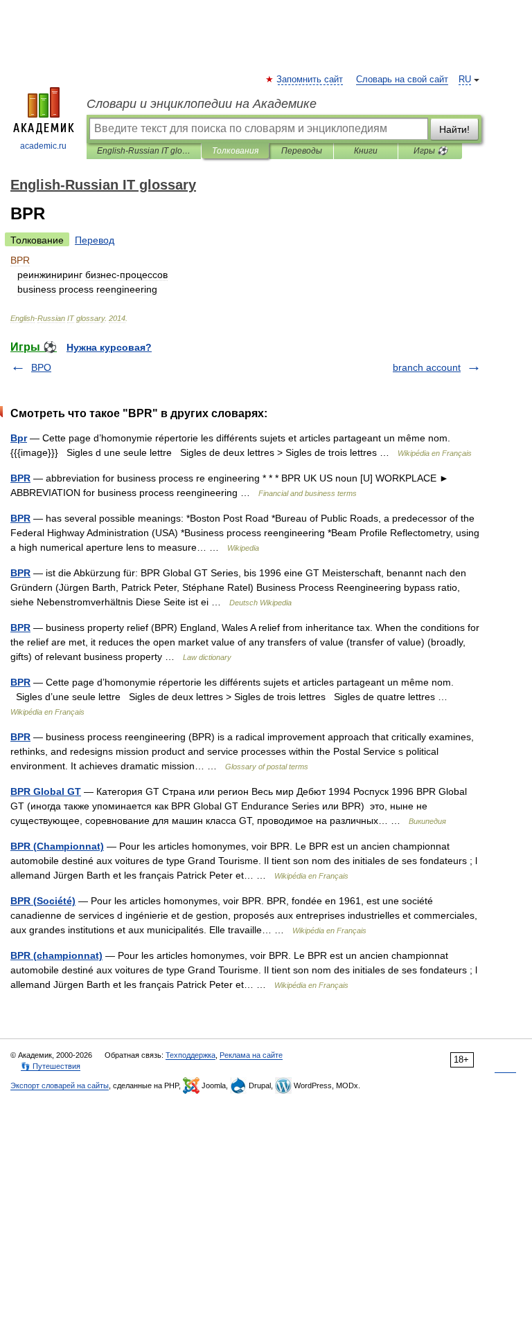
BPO (41, 367)
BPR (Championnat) (57, 846)
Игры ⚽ (430, 151)
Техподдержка (190, 1055)
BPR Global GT (45, 791)
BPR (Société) (43, 900)
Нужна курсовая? (109, 347)
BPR (20, 478)
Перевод (94, 240)
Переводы (301, 151)
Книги (366, 151)
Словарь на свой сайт (402, 79)
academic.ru (43, 146)
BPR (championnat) (56, 955)
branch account (427, 367)
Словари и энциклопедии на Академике (202, 104)
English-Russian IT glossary (143, 151)
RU (465, 79)
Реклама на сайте (251, 1055)
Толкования (235, 151)
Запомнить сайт (310, 79)
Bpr (18, 437)
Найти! (454, 129)
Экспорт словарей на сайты (59, 1085)
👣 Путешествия (50, 1066)
